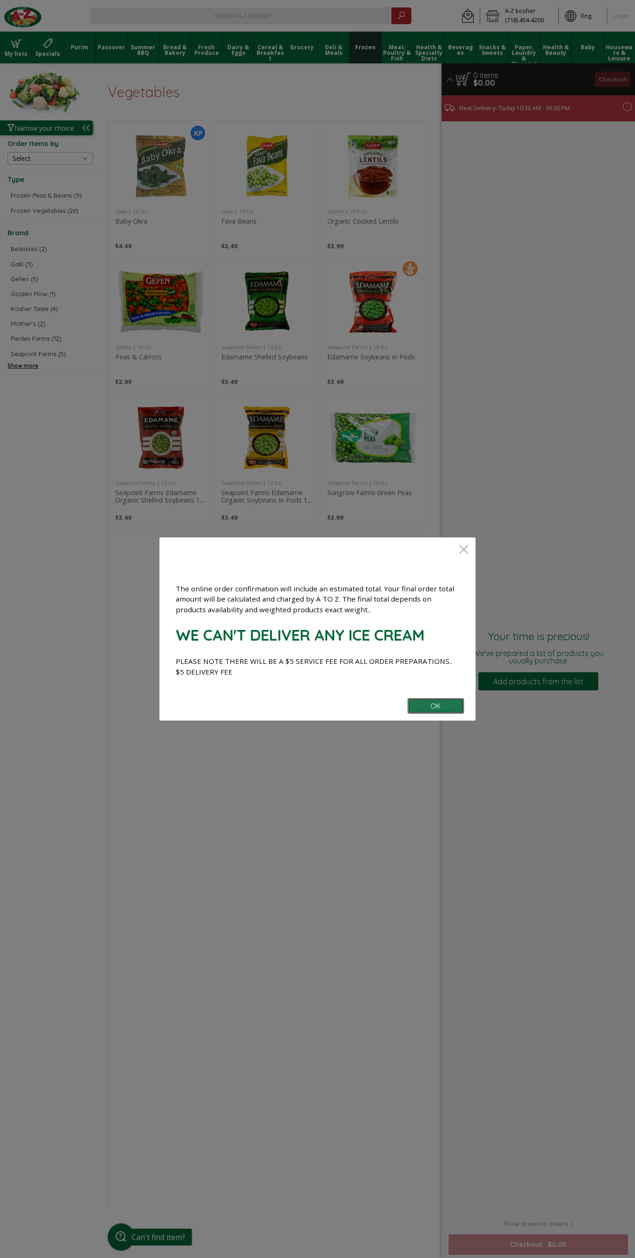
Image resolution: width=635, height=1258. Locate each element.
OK (435, 706)
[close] (464, 550)
